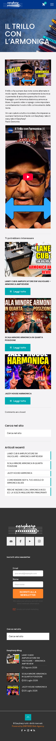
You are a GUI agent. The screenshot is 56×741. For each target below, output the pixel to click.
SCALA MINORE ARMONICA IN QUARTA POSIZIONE (25, 464)
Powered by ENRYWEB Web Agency (28, 726)
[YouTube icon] (25, 730)
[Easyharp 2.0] (12, 4)
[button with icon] (11, 541)
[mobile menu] (52, 4)
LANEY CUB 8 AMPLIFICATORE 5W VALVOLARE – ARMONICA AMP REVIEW (28, 283)
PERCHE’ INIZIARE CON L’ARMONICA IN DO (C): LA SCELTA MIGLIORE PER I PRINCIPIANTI (27, 491)
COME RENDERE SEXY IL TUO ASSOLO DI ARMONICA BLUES (25, 481)
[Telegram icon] (31, 730)
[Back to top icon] (28, 717)
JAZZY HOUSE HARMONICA (18, 393)
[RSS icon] (34, 730)
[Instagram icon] (28, 730)
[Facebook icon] (22, 730)
